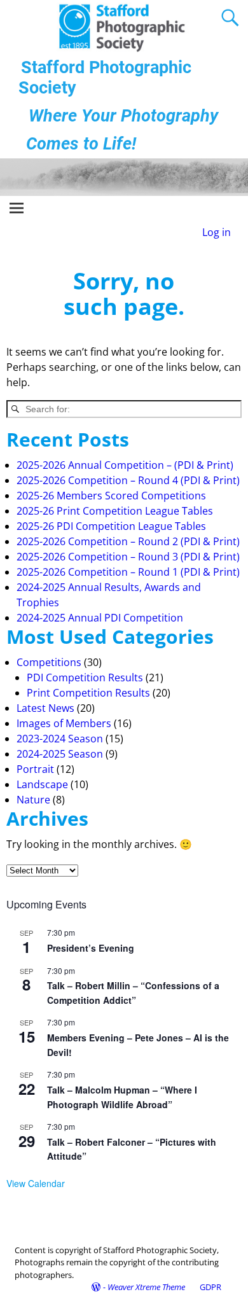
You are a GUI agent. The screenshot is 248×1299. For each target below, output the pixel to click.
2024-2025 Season (60, 754)
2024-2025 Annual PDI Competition (100, 618)
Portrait (35, 769)
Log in (216, 232)
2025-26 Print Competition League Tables (115, 511)
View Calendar (35, 1183)
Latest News (45, 708)
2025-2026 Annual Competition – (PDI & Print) (125, 465)
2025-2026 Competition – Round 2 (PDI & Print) (128, 541)
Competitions (49, 662)
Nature (33, 800)
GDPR (210, 1287)
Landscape (42, 784)
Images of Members (64, 723)
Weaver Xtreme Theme (146, 1287)
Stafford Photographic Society (104, 77)
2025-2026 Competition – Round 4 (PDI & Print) (128, 480)
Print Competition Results (88, 693)
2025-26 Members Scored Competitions (111, 496)
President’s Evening (90, 947)
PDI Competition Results (85, 677)
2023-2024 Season (60, 739)
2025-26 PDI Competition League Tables (111, 526)
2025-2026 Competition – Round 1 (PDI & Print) (128, 572)
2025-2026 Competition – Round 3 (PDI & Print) (128, 557)
